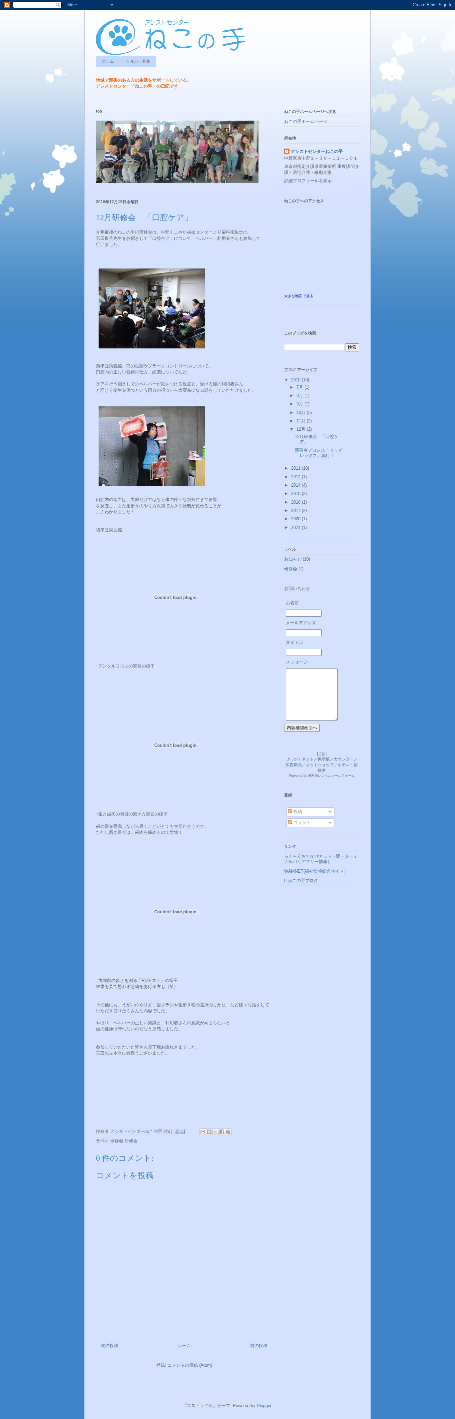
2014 (296, 485)
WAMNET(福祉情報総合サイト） (316, 871)
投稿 (297, 811)
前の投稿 (258, 1345)
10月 (301, 412)
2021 (296, 527)
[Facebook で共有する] (222, 1132)
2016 (296, 502)
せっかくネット (300, 759)
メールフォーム (343, 775)
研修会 (131, 1140)
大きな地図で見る (298, 296)
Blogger (264, 1405)
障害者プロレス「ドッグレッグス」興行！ (318, 453)
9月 (300, 403)
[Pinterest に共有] (228, 1132)
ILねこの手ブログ (301, 880)
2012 (296, 476)
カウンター (344, 759)
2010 (296, 379)
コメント (301, 822)
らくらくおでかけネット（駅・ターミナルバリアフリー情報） (321, 859)
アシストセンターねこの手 (317, 151)
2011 (296, 468)
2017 (296, 510)
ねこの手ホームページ (305, 121)
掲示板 (324, 759)
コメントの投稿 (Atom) (190, 1365)
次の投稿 (109, 1345)
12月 (301, 429)
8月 (300, 395)
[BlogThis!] (209, 1132)
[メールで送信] (203, 1132)
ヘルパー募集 (138, 61)
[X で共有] (215, 1132)
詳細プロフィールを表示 (308, 180)
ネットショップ (320, 764)
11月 (301, 420)
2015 (296, 493)
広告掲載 (294, 764)
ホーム (108, 61)
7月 (300, 387)
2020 (296, 518)
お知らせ (292, 559)
